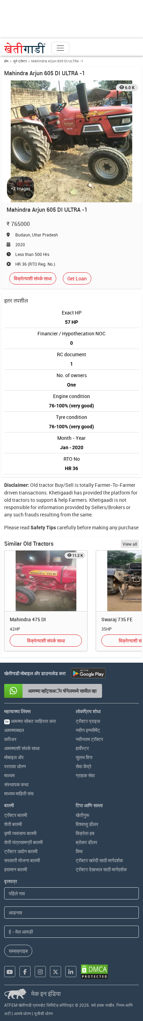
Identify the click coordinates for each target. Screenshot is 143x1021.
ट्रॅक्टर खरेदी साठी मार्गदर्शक (99, 860)
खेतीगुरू (82, 815)
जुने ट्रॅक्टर (20, 61)
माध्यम (9, 775)
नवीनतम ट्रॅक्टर (89, 739)
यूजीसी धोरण (43, 1013)
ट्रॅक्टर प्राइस (88, 721)
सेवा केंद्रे (83, 766)
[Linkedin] (70, 971)
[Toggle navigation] (60, 48)
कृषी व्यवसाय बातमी (20, 833)
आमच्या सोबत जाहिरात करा (30, 721)
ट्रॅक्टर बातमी (15, 815)
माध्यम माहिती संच (19, 793)
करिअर (10, 739)
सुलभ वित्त (84, 757)
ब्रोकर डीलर (86, 842)
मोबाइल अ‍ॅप (14, 757)
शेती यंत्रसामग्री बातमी (23, 842)
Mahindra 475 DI (28, 619)
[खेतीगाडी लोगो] (25, 48)
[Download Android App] (88, 673)
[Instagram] (40, 971)
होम (6, 61)
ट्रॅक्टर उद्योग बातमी (20, 851)
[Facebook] (25, 971)
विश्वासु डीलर (87, 824)
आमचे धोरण (22, 1013)
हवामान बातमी (15, 869)
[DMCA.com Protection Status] (94, 972)
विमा (79, 851)
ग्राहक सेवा (85, 775)
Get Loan (77, 278)
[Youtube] (9, 971)
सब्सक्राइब (18, 951)
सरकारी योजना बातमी (22, 860)
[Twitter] (55, 971)
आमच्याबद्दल (14, 730)
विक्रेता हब (85, 833)
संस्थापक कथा (16, 784)
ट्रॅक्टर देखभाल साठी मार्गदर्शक (101, 869)
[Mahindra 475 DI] (46, 581)
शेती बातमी (13, 824)
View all (130, 544)
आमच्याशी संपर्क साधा (22, 748)
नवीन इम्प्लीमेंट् (88, 730)
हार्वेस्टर (82, 748)
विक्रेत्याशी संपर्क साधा (33, 278)
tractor (46, 485)
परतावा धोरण (15, 766)
